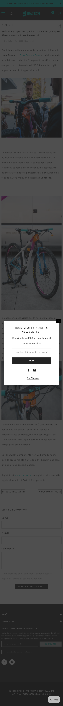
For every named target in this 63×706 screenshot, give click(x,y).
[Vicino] (58, 321)
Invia (31, 361)
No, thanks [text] (33, 378)
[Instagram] (35, 370)
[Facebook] (28, 370)
